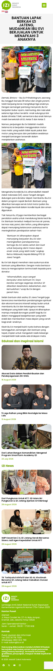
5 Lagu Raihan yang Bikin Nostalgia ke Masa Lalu (24, 414)
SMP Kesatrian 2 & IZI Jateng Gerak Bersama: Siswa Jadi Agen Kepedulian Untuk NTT (25, 539)
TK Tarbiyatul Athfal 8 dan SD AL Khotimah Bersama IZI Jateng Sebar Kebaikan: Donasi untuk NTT (25, 580)
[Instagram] (20, 665)
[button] (44, 5)
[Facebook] (4, 665)
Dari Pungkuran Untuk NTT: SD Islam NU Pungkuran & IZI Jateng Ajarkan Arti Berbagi (25, 499)
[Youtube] (14, 665)
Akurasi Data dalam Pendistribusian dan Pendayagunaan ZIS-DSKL (23, 374)
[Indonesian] (3, 11)
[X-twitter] (9, 665)
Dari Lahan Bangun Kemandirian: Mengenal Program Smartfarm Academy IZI (24, 454)
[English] (6, 11)
